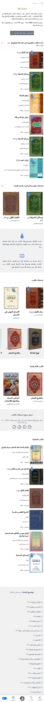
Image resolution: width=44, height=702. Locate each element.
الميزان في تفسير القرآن (18, 469)
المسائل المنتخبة (22, 555)
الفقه (27, 560)
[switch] (4, 698)
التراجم (27, 517)
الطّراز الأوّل (11, 217)
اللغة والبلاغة (25, 100)
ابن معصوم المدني (14, 220)
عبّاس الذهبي (25, 457)
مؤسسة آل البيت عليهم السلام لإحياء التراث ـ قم (16, 170)
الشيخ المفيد (16, 318)
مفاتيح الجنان (14, 353)
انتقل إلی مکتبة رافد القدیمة (23, 33)
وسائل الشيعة (21, 74)
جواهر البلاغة (24, 95)
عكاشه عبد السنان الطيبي (13, 404)
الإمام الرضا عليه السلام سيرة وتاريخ (15, 447)
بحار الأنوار (23, 52)
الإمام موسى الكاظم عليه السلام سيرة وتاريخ (17, 535)
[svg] (42, 3)
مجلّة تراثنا (26, 165)
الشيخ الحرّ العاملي (24, 83)
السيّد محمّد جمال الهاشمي (22, 126)
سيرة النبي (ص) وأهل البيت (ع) (21, 452)
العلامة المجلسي (24, 62)
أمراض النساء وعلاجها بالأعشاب (11, 399)
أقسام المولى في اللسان (12, 313)
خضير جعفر (26, 521)
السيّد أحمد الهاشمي (23, 105)
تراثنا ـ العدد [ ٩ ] (22, 160)
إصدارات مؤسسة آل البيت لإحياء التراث (28, 186)
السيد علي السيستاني (23, 565)
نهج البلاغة (34, 353)
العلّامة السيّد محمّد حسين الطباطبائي (19, 478)
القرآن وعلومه (25, 474)
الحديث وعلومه (25, 57)
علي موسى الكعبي (24, 544)
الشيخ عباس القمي (38, 401)
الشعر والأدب (25, 122)
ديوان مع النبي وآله (22, 117)
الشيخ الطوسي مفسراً (20, 512)
